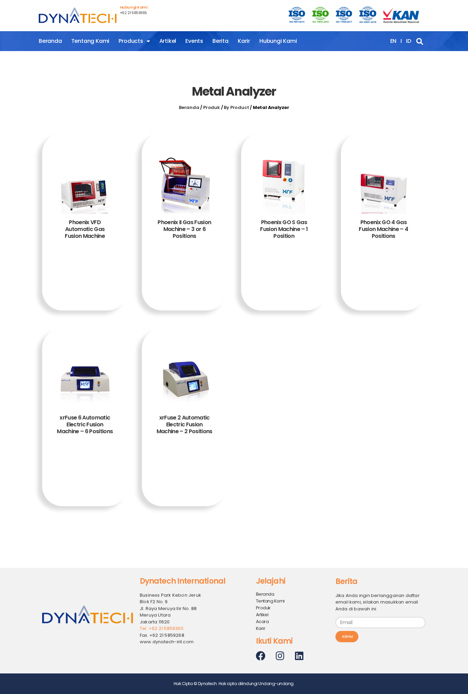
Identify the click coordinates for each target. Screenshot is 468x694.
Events (194, 41)
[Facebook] (260, 656)
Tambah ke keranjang (85, 276)
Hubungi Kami (278, 41)
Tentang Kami (90, 41)
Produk (211, 107)
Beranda (50, 41)
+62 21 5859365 (133, 12)
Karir (244, 41)
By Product (236, 107)
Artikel (167, 41)
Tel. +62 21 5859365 (162, 628)
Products (131, 41)
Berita (220, 41)
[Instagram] (280, 656)
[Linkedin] (299, 656)
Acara (262, 621)
